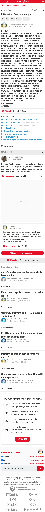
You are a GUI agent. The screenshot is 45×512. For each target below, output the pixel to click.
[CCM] (33, 494)
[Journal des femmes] (12, 494)
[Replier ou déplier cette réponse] (43, 152)
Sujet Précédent (9, 10)
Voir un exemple (37, 457)
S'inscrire (22, 439)
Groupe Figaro (20, 484)
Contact (9, 480)
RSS (27, 480)
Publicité (38, 478)
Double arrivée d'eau (9, 137)
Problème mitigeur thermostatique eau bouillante (21, 140)
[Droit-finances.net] (33, 499)
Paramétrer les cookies (26, 482)
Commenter (9, 177)
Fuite (12, 19)
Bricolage (6, 464)
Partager (23, 111)
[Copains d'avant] (12, 504)
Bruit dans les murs (9, 128)
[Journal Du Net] (12, 499)
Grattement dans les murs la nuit (14, 131)
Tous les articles (19, 480)
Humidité (26, 19)
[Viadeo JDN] (33, 504)
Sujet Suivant (37, 10)
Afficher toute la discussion (21, 253)
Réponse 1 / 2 (6, 152)
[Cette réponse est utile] (17, 176)
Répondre (13, 260)
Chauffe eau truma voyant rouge (14, 134)
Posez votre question (30, 260)
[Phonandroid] (33, 509)
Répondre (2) (10, 111)
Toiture (18, 19)
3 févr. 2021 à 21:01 (14, 160)
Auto (5, 460)
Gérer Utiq (38, 482)
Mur (7, 19)
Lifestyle (6, 457)
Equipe (20, 478)
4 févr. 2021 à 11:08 (25, 26)
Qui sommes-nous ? (10, 478)
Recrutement (34, 480)
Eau (3, 19)
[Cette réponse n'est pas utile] (24, 176)
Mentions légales (9, 484)
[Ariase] (12, 509)
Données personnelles (11, 482)
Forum (8, 5)
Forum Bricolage (19, 5)
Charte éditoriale (29, 478)
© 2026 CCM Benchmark (33, 484)
